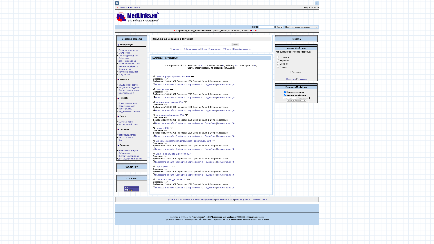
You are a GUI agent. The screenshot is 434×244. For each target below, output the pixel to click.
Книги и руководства (128, 55)
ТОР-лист (227, 49)
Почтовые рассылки (128, 72)
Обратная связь (259, 199)
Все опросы (302, 79)
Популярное (125, 74)
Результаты (291, 79)
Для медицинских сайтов (130, 159)
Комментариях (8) (225, 85)
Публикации (124, 153)
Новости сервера (127, 106)
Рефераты (124, 58)
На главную (176, 49)
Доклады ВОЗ (162, 89)
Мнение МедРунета (128, 66)
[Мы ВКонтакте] (117, 4)
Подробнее (210, 85)
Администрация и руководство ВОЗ (173, 76)
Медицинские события (129, 111)
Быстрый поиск (126, 122)
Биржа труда (125, 69)
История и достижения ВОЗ (169, 102)
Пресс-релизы (125, 109)
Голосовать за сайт (164, 85)
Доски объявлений (127, 61)
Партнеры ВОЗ (163, 167)
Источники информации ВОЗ (170, 115)
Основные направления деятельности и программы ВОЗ (183, 141)
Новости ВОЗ (162, 128)
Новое (204, 49)
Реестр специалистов (129, 90)
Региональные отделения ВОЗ (170, 179)
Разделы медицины (128, 50)
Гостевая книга (126, 137)
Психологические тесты (130, 64)
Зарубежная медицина (130, 87)
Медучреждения (126, 93)
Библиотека (124, 53)
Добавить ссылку (192, 49)
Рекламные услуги (225, 199)
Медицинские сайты (128, 85)
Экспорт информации (129, 156)
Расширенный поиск (128, 124)
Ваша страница (242, 199)
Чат (120, 140)
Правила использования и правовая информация (191, 199)
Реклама (134, 7)
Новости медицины (128, 103)
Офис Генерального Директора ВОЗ (173, 154)
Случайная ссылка (242, 49)
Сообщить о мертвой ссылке (189, 85)
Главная (123, 7)
